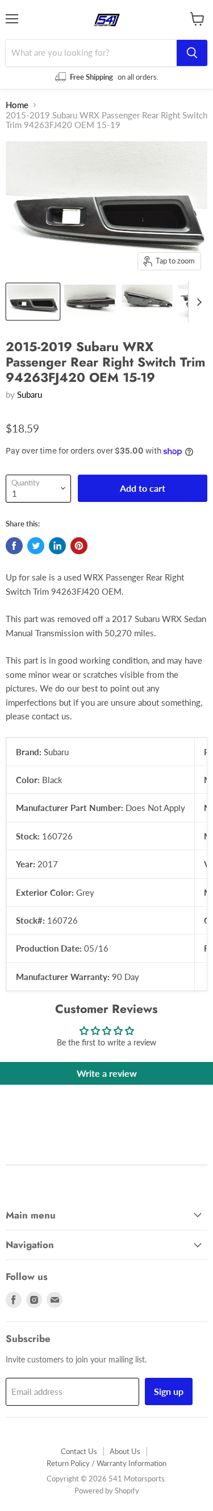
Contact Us (79, 1451)
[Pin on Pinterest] (78, 545)
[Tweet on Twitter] (35, 545)
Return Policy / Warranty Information (106, 1463)
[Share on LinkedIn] (57, 545)
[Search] (192, 53)
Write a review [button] (107, 1073)
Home (17, 105)
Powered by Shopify (106, 1490)
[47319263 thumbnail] (33, 301)
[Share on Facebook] (14, 545)
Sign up (168, 1391)
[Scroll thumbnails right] (197, 302)
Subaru (29, 394)
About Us (125, 1451)
